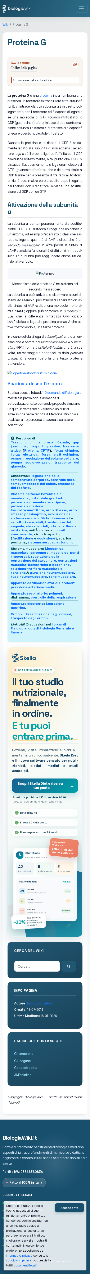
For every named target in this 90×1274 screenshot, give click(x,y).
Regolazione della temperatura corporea (35, 478)
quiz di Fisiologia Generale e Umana (42, 630)
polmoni (55, 593)
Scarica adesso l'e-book (35, 384)
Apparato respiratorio (29, 593)
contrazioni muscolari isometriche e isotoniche (44, 562)
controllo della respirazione (53, 597)
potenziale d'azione (27, 506)
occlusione (46, 538)
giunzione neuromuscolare (52, 572)
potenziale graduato (47, 498)
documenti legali (25, 1265)
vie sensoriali (37, 526)
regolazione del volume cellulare (51, 458)
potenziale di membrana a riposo (38, 502)
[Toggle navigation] (81, 8)
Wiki (5, 24)
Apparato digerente (27, 603)
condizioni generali (19, 1260)
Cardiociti (67, 583)
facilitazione (22, 538)
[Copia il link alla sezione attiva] (75, 64)
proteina (46, 95)
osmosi (17, 458)
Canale (63, 442)
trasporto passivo (44, 446)
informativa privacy (19, 1255)
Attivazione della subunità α (32, 80)
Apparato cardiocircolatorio (34, 583)
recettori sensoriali (27, 522)
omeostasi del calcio (39, 484)
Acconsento (69, 1208)
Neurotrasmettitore (27, 510)
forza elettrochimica (59, 454)
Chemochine (23, 1054)
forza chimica (66, 450)
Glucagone (22, 1061)
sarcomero (39, 552)
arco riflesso (56, 510)
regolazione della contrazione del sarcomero (35, 558)
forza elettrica (24, 454)
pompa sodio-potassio (30, 462)
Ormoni (17, 614)
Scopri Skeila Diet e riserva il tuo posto (42, 785)
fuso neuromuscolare (29, 576)
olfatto (55, 526)
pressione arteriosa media (33, 587)
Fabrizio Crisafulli (39, 1003)
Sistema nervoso (25, 494)
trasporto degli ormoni (30, 618)
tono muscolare (62, 576)
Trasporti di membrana (32, 442)
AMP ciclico (22, 1075)
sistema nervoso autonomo (50, 542)
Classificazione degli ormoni (47, 614)
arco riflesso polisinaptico (44, 512)
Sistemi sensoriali (55, 518)
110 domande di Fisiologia (60, 392)
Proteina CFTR (36, 450)
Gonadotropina (25, 1068)
